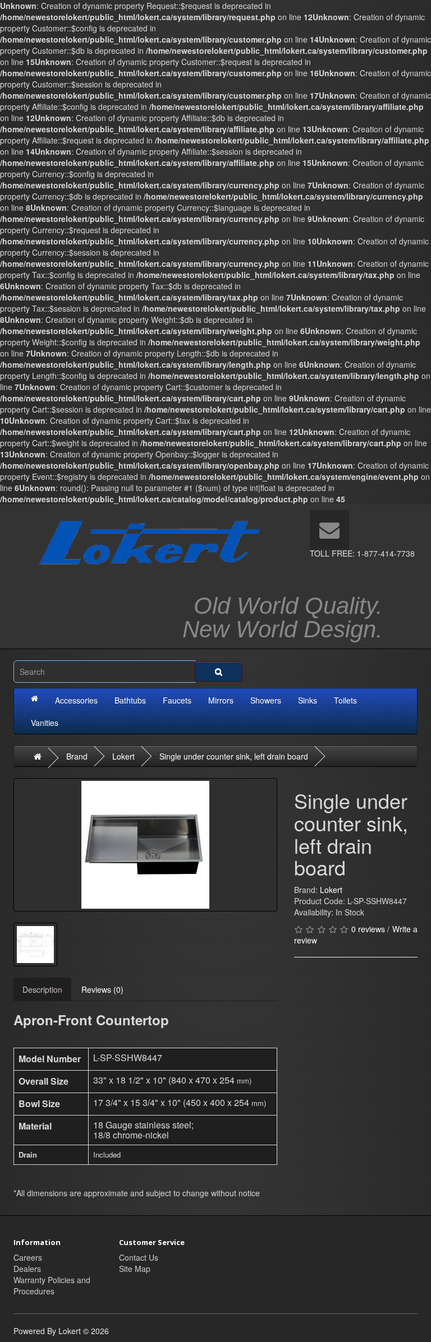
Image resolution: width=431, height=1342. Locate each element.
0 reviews (368, 928)
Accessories (76, 700)
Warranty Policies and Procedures (51, 1285)
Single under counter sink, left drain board (233, 756)
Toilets (345, 700)
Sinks (307, 700)
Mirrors (220, 700)
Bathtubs (130, 700)
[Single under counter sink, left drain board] (145, 844)
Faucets (177, 700)
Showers (265, 700)
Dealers (27, 1268)
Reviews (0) (102, 989)
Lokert (123, 756)
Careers (27, 1257)
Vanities (44, 722)
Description (42, 989)
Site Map (134, 1268)
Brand (77, 756)
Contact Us (138, 1257)
